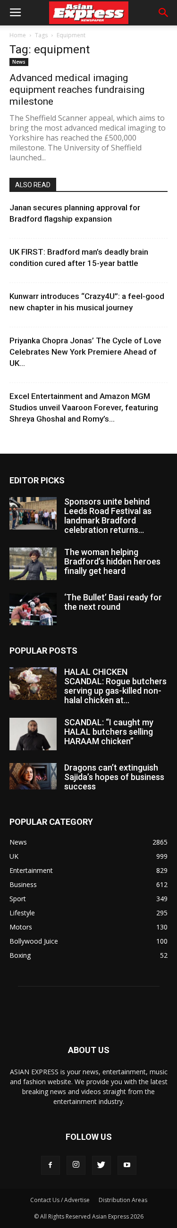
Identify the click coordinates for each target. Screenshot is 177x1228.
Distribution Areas (123, 1200)
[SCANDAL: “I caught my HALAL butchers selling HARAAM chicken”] (33, 734)
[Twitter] (101, 1165)
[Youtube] (127, 1165)
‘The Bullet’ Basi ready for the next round (113, 602)
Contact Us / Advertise (60, 1200)
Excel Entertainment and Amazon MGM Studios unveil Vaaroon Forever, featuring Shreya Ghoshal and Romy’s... (83, 407)
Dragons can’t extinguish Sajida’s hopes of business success (114, 777)
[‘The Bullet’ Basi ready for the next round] (33, 609)
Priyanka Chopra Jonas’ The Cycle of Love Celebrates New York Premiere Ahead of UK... (85, 352)
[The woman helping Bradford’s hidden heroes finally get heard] (33, 564)
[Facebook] (50, 1165)
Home (17, 35)
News (18, 61)
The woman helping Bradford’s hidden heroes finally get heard (112, 561)
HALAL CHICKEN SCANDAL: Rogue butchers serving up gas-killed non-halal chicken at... (115, 686)
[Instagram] (76, 1165)
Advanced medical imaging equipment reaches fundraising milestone (76, 89)
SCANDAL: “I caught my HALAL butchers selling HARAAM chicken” (108, 731)
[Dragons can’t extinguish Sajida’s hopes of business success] (33, 776)
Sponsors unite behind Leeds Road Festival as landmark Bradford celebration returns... (108, 516)
